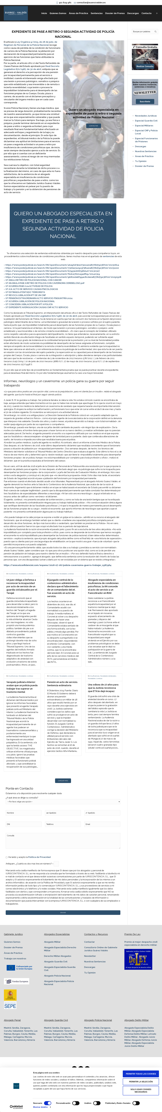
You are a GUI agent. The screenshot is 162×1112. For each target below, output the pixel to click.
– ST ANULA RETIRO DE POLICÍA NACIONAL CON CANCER (33, 280)
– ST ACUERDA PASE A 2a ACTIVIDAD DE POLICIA (28, 286)
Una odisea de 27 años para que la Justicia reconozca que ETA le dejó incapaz (103, 687)
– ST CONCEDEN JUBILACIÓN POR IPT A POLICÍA (28, 304)
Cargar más (63, 781)
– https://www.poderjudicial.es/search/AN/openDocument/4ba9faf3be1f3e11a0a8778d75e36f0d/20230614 (61, 265)
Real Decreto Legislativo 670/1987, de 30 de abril (51, 316)
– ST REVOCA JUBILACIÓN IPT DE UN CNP (25, 295)
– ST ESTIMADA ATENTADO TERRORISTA (24, 292)
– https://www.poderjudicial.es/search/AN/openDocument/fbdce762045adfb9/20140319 (52, 274)
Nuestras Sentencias (145, 151)
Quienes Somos (12, 942)
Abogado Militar (52, 942)
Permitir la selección (141, 1082)
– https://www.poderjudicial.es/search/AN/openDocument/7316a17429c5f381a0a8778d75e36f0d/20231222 (61, 268)
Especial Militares (144, 125)
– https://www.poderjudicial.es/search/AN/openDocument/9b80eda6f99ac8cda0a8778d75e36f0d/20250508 (62, 277)
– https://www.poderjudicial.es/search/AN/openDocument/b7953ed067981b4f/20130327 (52, 271)
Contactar (93, 126)
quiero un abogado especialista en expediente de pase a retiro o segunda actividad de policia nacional (63, 225)
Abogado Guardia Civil (55, 961)
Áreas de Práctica (144, 156)
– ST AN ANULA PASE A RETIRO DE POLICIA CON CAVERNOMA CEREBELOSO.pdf (44, 283)
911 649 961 (65, 2)
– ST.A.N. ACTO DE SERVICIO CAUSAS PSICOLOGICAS (31, 289)
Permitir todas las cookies (141, 1074)
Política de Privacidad (39, 857)
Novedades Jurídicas (26, 574)
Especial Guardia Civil (146, 120)
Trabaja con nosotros (15, 958)
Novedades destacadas (108, 676)
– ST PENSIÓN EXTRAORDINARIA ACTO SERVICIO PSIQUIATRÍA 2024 (38, 298)
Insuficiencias (13, 574)
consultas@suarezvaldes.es (91, 2)
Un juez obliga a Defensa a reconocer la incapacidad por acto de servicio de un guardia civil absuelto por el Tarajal (21, 586)
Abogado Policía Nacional (57, 975)
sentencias (108, 256)
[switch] (75, 1103)
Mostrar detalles (40, 1107)
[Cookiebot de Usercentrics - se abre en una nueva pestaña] (16, 1107)
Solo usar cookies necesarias (140, 1090)
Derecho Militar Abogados (57, 956)
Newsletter (90, 956)
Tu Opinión (140, 161)
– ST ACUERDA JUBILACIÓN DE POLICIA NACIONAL (29, 301)
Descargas (140, 146)
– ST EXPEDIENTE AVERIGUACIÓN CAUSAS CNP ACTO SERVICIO (36, 307)
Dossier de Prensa (144, 166)
